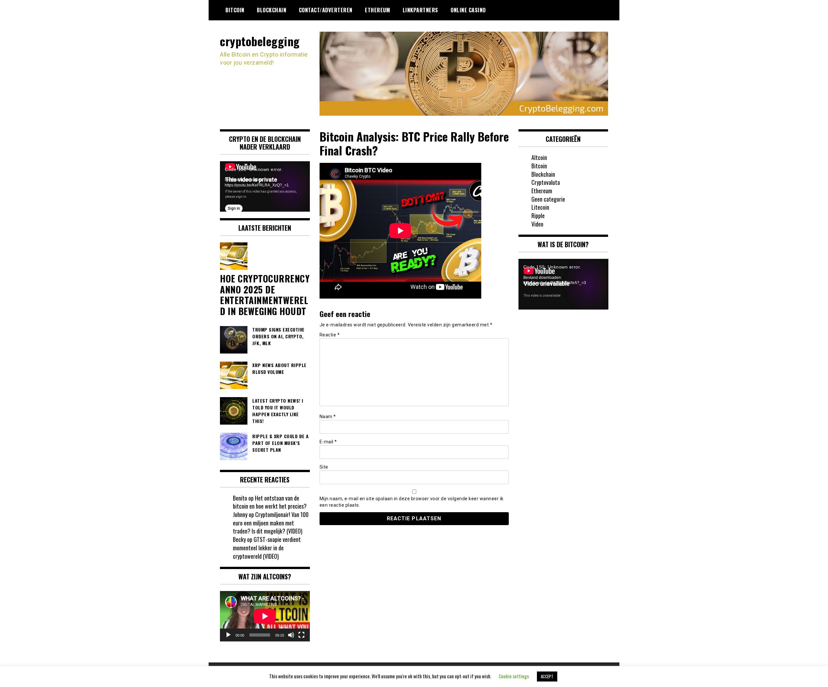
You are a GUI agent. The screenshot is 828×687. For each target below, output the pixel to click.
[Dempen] (291, 635)
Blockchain (271, 10)
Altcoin (539, 157)
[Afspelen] (228, 635)
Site (324, 467)
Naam (328, 416)
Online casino (468, 10)
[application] (265, 186)
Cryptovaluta (545, 182)
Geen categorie (548, 199)
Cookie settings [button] (514, 676)
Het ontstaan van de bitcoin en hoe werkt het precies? (270, 502)
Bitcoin (235, 10)
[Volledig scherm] (301, 635)
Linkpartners (420, 10)
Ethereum (377, 10)
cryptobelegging (260, 40)
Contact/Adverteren (326, 10)
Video (537, 224)
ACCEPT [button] (547, 676)
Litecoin (540, 207)
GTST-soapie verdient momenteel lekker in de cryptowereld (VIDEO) (267, 547)
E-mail (328, 441)
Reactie (330, 334)
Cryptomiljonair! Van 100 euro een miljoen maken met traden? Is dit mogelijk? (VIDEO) (271, 522)
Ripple (538, 215)
